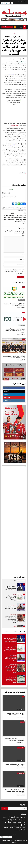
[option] (14, 588)
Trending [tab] (7, 631)
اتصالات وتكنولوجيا (13, 605)
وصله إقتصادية (20, 210)
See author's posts (8, 196)
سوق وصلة (14, 594)
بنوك (14, 33)
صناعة (24, 827)
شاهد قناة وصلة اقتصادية (7, 26)
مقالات (17, 829)
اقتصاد (14, 822)
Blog (14, 834)
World (14, 819)
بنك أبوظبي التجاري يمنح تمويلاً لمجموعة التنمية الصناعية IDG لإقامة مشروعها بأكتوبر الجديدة (14, 330)
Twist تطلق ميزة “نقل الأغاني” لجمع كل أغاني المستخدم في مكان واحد (8, 216)
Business (14, 626)
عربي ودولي (18, 827)
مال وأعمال (23, 829)
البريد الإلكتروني (20, 259)
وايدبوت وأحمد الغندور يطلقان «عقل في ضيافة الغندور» (10, 608)
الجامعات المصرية (19, 207)
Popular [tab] (15, 631)
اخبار (15, 584)
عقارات (11, 827)
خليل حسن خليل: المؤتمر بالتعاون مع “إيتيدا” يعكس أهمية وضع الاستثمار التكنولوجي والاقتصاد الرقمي (10, 619)
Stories (23, 819)
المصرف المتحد (14, 125)
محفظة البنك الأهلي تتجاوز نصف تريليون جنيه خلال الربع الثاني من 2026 (14, 304)
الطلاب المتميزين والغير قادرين (9, 207)
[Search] (18, 26)
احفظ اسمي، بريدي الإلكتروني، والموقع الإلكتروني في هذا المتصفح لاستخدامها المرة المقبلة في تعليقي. (14, 271)
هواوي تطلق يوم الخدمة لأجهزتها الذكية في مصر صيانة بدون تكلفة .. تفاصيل (10, 598)
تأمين (6, 822)
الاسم (22, 254)
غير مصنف (6, 827)
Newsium (25, 840)
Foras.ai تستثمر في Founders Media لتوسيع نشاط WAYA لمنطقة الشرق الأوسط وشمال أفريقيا (20, 218)
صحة (8, 824)
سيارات (12, 824)
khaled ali (6, 193)
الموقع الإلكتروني (20, 264)
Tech (19, 819)
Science (5, 817)
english (17, 817)
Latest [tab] (22, 631)
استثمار (19, 822)
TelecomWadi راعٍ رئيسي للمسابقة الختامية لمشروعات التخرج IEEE (10, 588)
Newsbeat (11, 817)
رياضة (24, 824)
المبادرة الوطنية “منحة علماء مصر (18, 208)
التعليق (22, 235)
